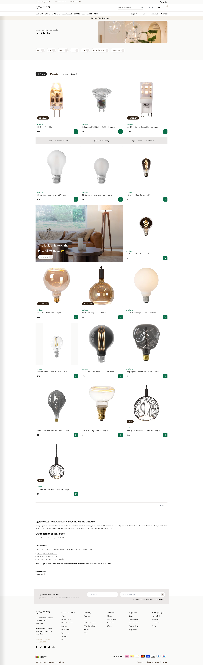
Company (87, 612)
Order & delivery (67, 623)
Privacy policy (160, 599)
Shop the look (133, 619)
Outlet (154, 626)
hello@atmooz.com (43, 639)
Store (85, 619)
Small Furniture (111, 619)
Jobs (85, 633)
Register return (66, 619)
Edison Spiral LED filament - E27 (47, 556)
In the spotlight (158, 612)
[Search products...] (142, 7)
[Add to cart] (76, 131)
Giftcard (109, 626)
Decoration (110, 623)
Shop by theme (134, 626)
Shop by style (133, 623)
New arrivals (156, 616)
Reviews (86, 629)
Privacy (164, 662)
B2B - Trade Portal (90, 626)
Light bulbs (54, 30)
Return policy (65, 629)
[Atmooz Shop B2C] (43, 7)
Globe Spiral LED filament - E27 (47, 554)
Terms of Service (153, 662)
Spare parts (65, 633)
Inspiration (133, 612)
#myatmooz (133, 629)
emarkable (60, 662)
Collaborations (156, 623)
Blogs (131, 616)
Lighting (45, 30)
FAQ (62, 640)
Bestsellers (155, 619)
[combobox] (130, 7)
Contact (63, 616)
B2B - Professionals (90, 623)
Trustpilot (163, 2)
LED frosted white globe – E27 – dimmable (50, 559)
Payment (64, 626)
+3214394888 (41, 642)
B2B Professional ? (75, 2)
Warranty (64, 636)
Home (38, 30)
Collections (111, 612)
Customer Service (68, 612)
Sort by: (65, 74)
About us (87, 616)
